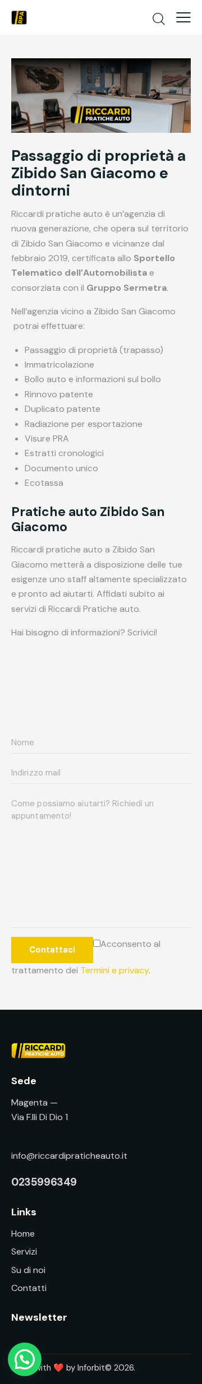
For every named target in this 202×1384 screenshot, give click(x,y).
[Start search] (159, 18)
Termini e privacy (114, 970)
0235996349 (44, 1182)
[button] (25, 1359)
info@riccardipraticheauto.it (69, 1156)
